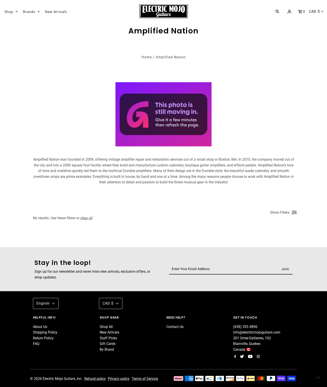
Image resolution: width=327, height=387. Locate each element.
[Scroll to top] (318, 378)
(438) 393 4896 (245, 327)
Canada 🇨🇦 (242, 349)
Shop (8, 11)
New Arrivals (56, 11)
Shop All (106, 327)
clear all (86, 218)
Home (146, 57)
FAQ (36, 344)
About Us (40, 327)
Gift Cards (107, 344)
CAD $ (314, 11)
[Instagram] (258, 356)
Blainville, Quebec (247, 344)
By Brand (107, 349)
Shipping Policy (45, 332)
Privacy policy (119, 379)
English (43, 303)
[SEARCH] (277, 11)
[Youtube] (249, 356)
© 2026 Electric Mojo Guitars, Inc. (56, 379)
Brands (29, 11)
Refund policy (95, 379)
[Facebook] (234, 356)
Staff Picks (108, 338)
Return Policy (43, 338)
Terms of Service (145, 379)
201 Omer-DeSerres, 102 (252, 338)
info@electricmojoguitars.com (256, 332)
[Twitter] (241, 356)
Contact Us (175, 327)
